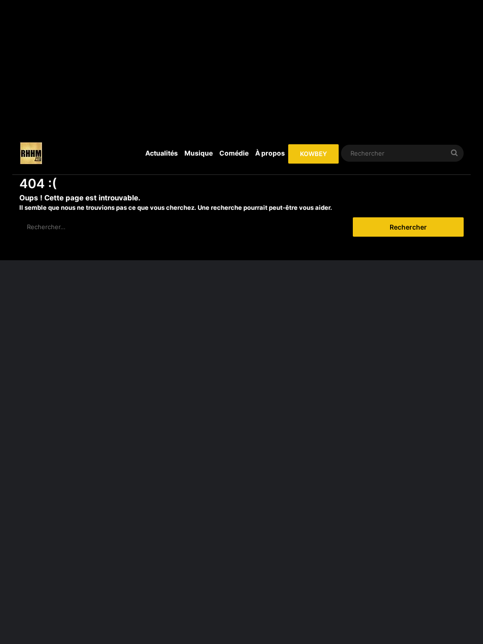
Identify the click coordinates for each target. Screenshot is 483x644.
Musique (198, 153)
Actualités (161, 153)
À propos (270, 153)
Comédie (234, 153)
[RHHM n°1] (31, 153)
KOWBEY (313, 153)
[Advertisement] (241, 66)
